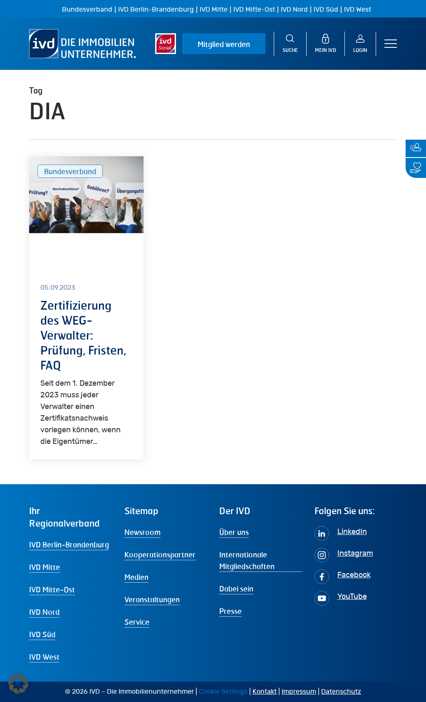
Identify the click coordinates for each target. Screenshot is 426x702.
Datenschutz (341, 691)
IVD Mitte (214, 9)
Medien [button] (136, 576)
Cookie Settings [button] (223, 691)
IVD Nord (294, 9)
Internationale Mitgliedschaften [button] (247, 560)
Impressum (299, 691)
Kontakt (265, 691)
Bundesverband (87, 9)
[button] (390, 43)
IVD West (357, 9)
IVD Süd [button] (42, 634)
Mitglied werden (224, 44)
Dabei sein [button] (236, 588)
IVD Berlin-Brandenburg (156, 9)
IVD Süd (326, 9)
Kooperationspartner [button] (160, 554)
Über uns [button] (234, 532)
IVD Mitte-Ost (254, 9)
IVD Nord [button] (44, 611)
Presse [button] (230, 611)
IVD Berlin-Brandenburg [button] (69, 544)
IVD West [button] (44, 656)
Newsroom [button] (142, 532)
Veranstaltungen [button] (152, 599)
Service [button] (136, 621)
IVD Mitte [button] (44, 566)
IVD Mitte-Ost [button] (52, 589)
